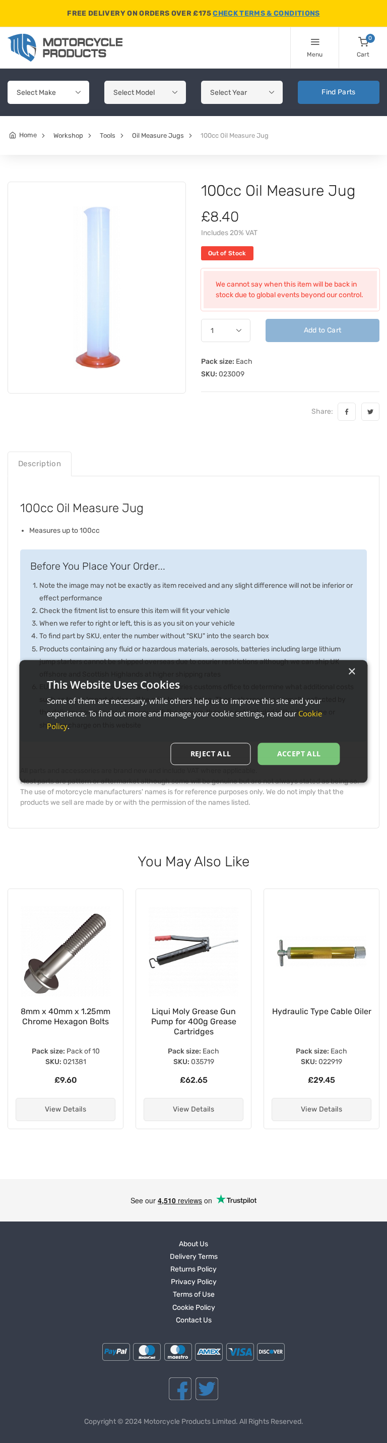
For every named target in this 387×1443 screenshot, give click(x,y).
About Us (193, 1244)
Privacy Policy (194, 1282)
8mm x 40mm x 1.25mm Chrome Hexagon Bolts (65, 1016)
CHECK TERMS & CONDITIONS (266, 13)
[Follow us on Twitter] (207, 1388)
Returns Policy (193, 1269)
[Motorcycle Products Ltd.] (65, 48)
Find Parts (338, 92)
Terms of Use (194, 1294)
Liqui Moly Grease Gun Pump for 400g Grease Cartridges (193, 1021)
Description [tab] (39, 463)
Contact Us (194, 1320)
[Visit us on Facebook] (180, 1388)
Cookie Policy (193, 1307)
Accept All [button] (299, 753)
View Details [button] (65, 1109)
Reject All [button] (210, 753)
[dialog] (193, 721)
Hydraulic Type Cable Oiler (321, 1011)
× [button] (351, 672)
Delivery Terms (194, 1256)
